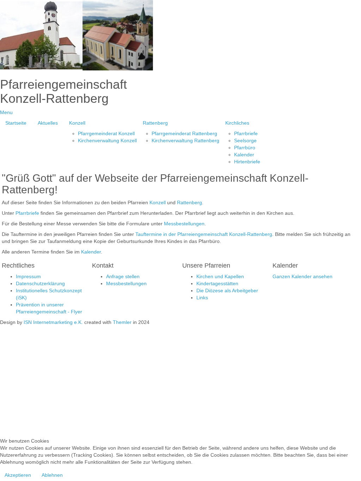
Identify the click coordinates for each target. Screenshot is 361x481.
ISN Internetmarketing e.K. (53, 322)
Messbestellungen (184, 223)
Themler (122, 322)
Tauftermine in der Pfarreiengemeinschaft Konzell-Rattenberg (203, 234)
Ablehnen (52, 475)
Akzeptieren (18, 475)
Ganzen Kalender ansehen (302, 276)
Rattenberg (189, 202)
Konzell (157, 202)
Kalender (91, 252)
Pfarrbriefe (27, 213)
